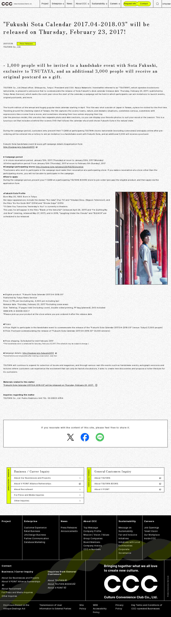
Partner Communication (36, 538)
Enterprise (57, 4)
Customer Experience (35, 528)
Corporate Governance (125, 551)
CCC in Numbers (92, 549)
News (69, 4)
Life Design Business (35, 535)
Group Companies (93, 538)
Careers (114, 4)
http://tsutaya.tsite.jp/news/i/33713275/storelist (59, 167)
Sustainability (98, 4)
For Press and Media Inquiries (29, 495)
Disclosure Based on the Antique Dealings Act (16, 607)
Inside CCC (150, 538)
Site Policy (82, 607)
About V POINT (102, 489)
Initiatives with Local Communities (129, 544)
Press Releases (69, 528)
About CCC (81, 4)
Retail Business (32, 531)
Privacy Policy (119, 607)
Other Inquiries (21, 500)
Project (45, 4)
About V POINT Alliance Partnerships (32, 483)
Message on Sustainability (126, 530)
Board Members (91, 542)
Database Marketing (34, 542)
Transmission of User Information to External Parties (55, 607)
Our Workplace (152, 535)
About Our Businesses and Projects (32, 478)
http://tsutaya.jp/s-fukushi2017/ (19, 147)
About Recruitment (23, 489)
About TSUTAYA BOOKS (106, 483)
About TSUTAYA (102, 478)
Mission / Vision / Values (96, 535)
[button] (47, 471)
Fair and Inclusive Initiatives (128, 537)
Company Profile (92, 531)
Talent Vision (151, 531)
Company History (92, 546)
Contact (7, 565)
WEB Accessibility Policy (100, 609)
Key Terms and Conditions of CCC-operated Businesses (146, 607)
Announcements (69, 531)
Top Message (90, 528)
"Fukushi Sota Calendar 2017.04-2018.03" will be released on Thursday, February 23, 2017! (48, 385)
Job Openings (151, 528)
